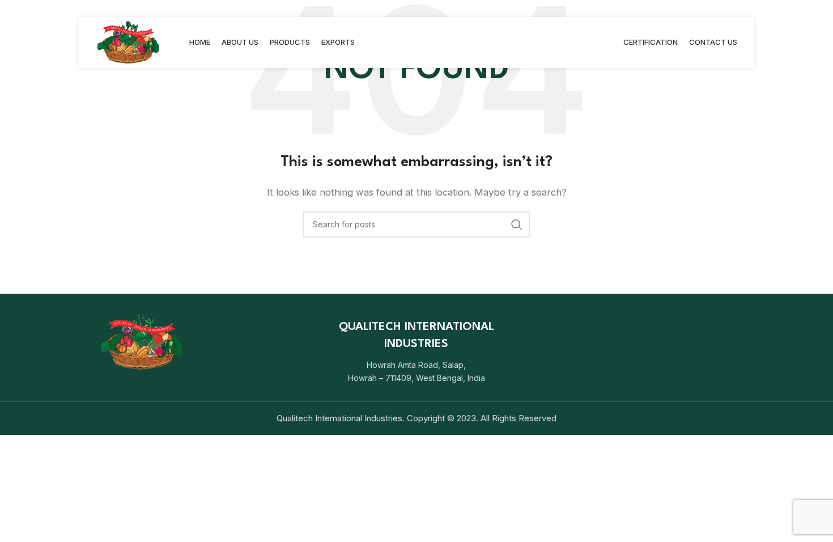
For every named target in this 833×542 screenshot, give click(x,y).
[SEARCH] (517, 224)
